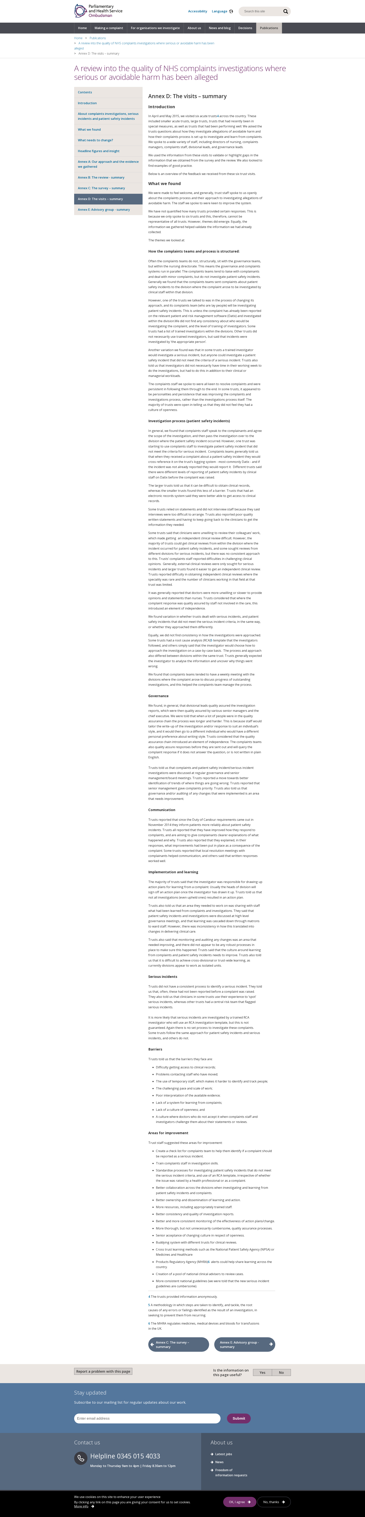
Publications (269, 28)
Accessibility (197, 11)
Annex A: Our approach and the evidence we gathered (108, 164)
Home (82, 28)
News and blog (220, 28)
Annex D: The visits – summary (100, 199)
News (219, 1462)
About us (194, 28)
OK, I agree (237, 1502)
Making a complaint (109, 28)
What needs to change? (95, 140)
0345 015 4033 (138, 1456)
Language (220, 11)
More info (81, 1506)
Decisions (245, 28)
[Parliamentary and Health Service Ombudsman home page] (98, 11)
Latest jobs (223, 1454)
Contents (85, 92)
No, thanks (271, 1502)
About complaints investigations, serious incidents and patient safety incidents (108, 116)
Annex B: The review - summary (101, 177)
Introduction (87, 103)
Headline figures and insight (99, 151)
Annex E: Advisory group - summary (104, 209)
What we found (89, 129)
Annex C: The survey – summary (101, 188)
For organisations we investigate (155, 28)
